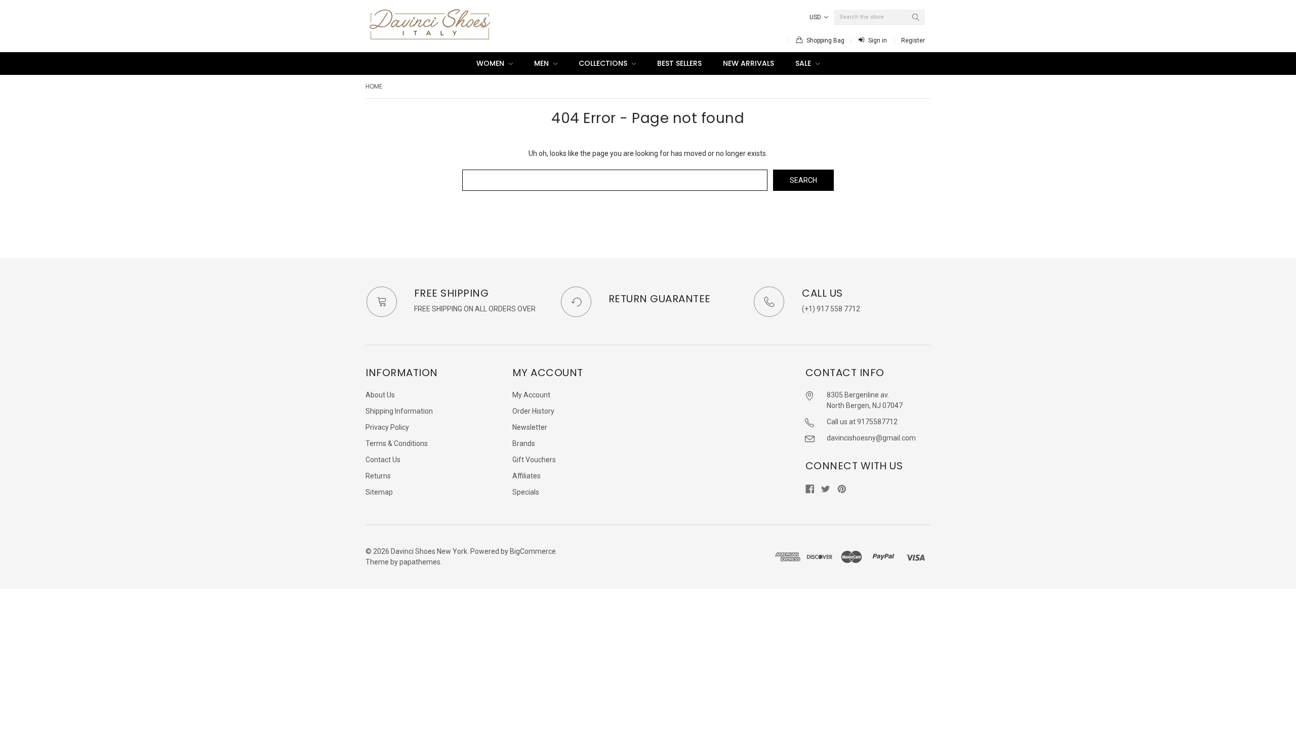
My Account (531, 395)
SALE (804, 63)
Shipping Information (399, 411)
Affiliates (526, 476)
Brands (523, 443)
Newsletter (529, 427)
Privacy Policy (387, 427)
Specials (525, 492)
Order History (533, 411)
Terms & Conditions (397, 443)
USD (816, 17)
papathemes (419, 562)
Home (374, 86)
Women (491, 63)
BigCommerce (533, 551)
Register (913, 40)
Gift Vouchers (534, 460)
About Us (380, 395)
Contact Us (383, 460)
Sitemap (379, 492)
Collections (604, 63)
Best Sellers (679, 63)
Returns (378, 476)
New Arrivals (748, 63)
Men (542, 63)
